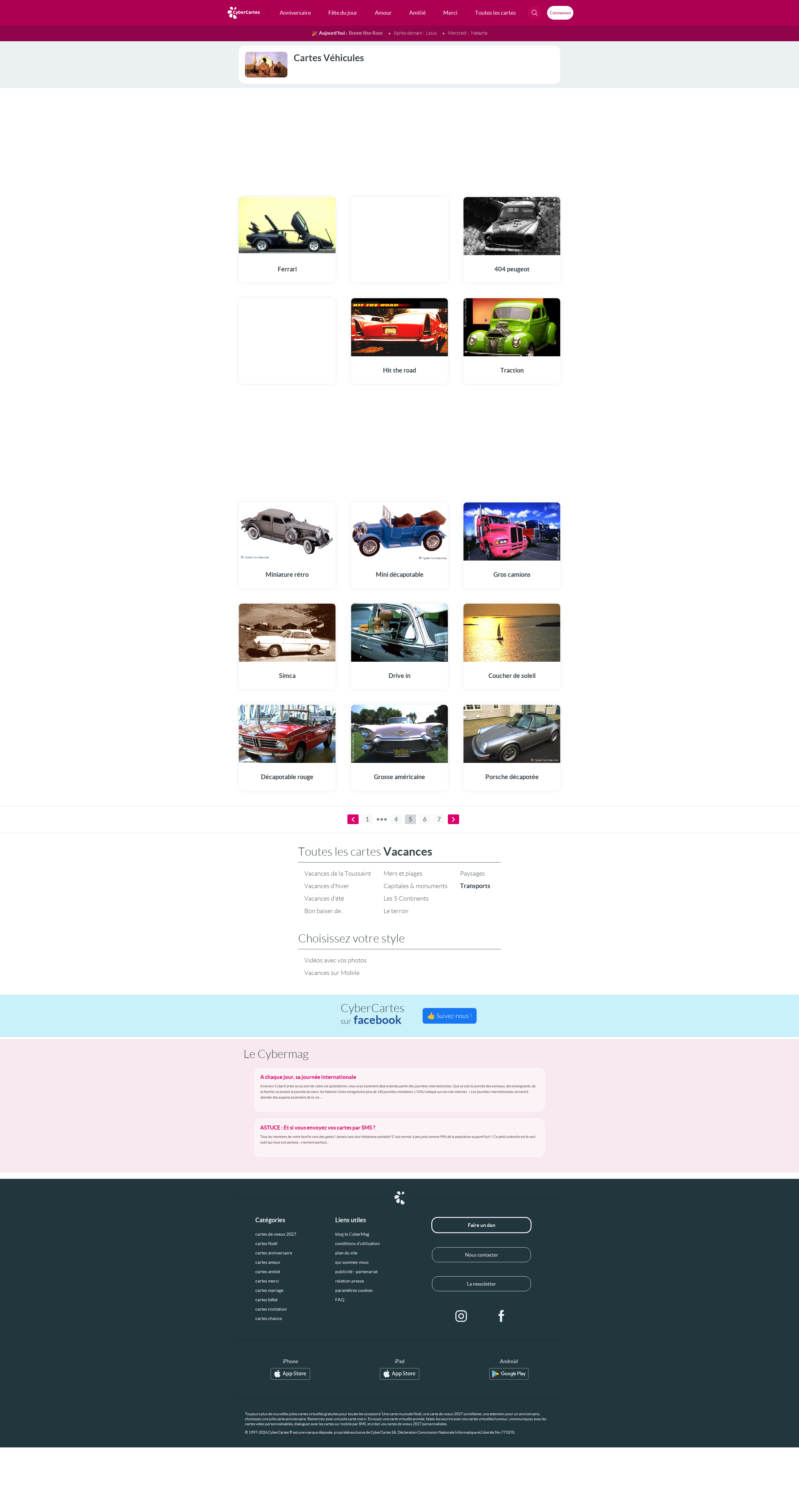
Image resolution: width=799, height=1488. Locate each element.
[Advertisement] (399, 138)
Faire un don (481, 1225)
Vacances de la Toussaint (337, 873)
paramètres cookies (354, 1290)
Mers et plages (403, 873)
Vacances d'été (324, 898)
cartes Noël (266, 1243)
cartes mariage (269, 1290)
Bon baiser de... (324, 910)
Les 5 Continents (406, 898)
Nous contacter (481, 1255)
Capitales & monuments (416, 885)
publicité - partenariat (356, 1271)
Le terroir (396, 910)
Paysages (472, 873)
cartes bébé (266, 1299)
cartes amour (268, 1262)
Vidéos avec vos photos (335, 960)
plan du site (346, 1252)
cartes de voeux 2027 (275, 1234)
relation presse (349, 1280)
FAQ (339, 1299)
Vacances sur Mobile (332, 972)
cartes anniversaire (273, 1252)
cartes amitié (267, 1271)
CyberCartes (372, 1014)
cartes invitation (271, 1309)
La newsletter (481, 1284)
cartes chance (268, 1318)
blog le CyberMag (352, 1234)
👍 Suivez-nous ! (449, 1015)
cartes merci (267, 1280)
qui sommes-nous (352, 1262)
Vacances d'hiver (326, 885)
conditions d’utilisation (357, 1243)
